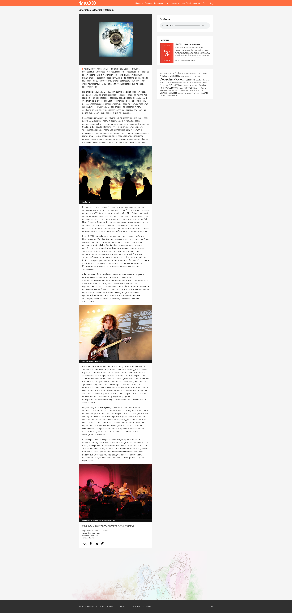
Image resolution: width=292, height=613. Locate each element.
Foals (183, 80)
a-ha (172, 73)
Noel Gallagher (200, 85)
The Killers (172, 93)
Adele (177, 73)
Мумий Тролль (172, 95)
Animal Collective (186, 73)
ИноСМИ (196, 3)
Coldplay (175, 75)
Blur (205, 73)
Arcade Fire (195, 73)
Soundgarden (188, 90)
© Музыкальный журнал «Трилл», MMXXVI (96, 606)
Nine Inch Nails (184, 85)
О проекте (122, 606)
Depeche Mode (171, 79)
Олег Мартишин (94, 533)
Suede (196, 90)
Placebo (180, 88)
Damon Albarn (194, 76)
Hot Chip (206, 80)
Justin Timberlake (166, 82)
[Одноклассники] (91, 544)
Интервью (175, 3)
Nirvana (192, 85)
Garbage (190, 80)
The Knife (180, 93)
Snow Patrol (172, 90)
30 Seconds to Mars (165, 73)
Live (166, 3)
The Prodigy (196, 93)
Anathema (90, 538)
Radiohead (188, 87)
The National (187, 93)
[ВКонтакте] (85, 544)
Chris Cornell (164, 76)
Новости (139, 3)
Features (148, 3)
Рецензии (158, 3)
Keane (188, 82)
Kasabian (182, 82)
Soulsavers (180, 90)
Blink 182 (201, 73)
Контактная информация (141, 606)
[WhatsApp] (103, 544)
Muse (166, 85)
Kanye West (175, 82)
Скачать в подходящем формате (185, 60)
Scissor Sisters (200, 88)
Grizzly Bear (198, 80)
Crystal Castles (184, 76)
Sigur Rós (163, 90)
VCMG (205, 93)
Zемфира (163, 95)
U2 (201, 93)
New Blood (186, 3)
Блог (205, 3)
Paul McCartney (168, 87)
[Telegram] (97, 544)
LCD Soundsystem (196, 82)
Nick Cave (174, 85)
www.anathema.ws (126, 526)
